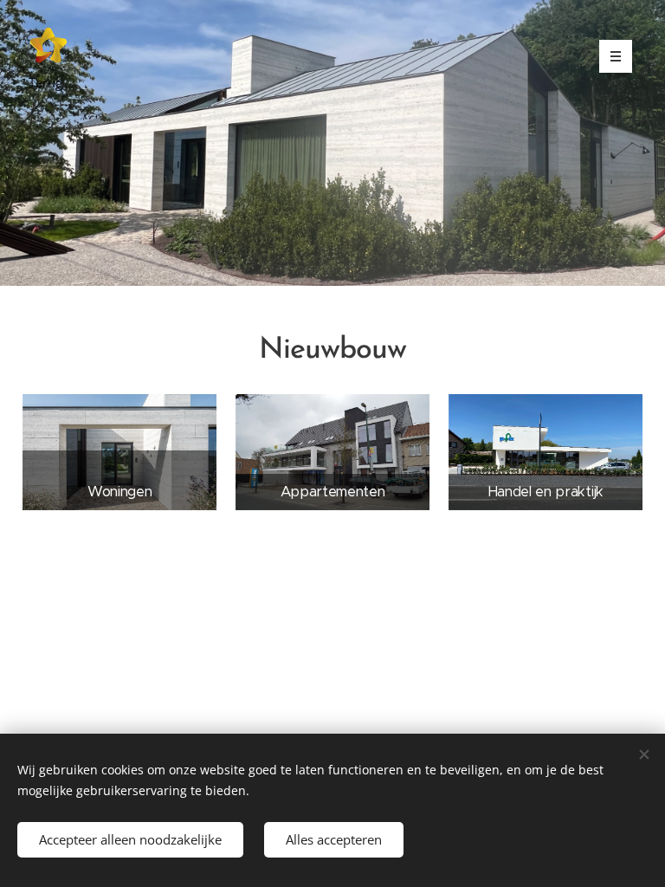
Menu (615, 56)
